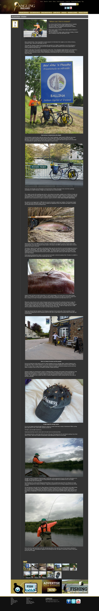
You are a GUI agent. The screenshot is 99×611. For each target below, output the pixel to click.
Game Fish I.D (56, 12)
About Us (46, 1)
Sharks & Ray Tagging (76, 1)
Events (50, 1)
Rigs (83, 1)
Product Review (83, 12)
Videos (54, 1)
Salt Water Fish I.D (35, 12)
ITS (58, 601)
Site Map (12, 599)
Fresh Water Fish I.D (46, 12)
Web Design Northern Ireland (51, 601)
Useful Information (60, 1)
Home (41, 1)
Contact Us (68, 1)
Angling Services (23, 12)
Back (25, 561)
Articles (64, 12)
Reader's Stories (72, 12)
